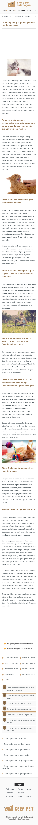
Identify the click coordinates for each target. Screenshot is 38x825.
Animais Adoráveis (28, 674)
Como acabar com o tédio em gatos (16, 744)
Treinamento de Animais (13, 669)
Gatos (11, 10)
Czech (8, 800)
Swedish (21, 793)
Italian (29, 789)
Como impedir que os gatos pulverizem (17, 774)
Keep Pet (7, 16)
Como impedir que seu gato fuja (15, 739)
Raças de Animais (28, 658)
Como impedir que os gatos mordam (16, 750)
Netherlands (10, 793)
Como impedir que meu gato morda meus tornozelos (18, 767)
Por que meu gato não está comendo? (21, 649)
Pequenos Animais (24, 10)
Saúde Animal (9, 674)
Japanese (9, 796)
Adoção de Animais (29, 663)
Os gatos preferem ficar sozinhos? (20, 644)
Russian (28, 796)
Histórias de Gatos (28, 669)
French (20, 789)
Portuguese (10, 789)
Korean (19, 796)
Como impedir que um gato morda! (16, 755)
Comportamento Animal (12, 658)
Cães (4, 10)
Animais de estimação (23, 16)
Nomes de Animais (11, 663)
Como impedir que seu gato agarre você (18, 761)
